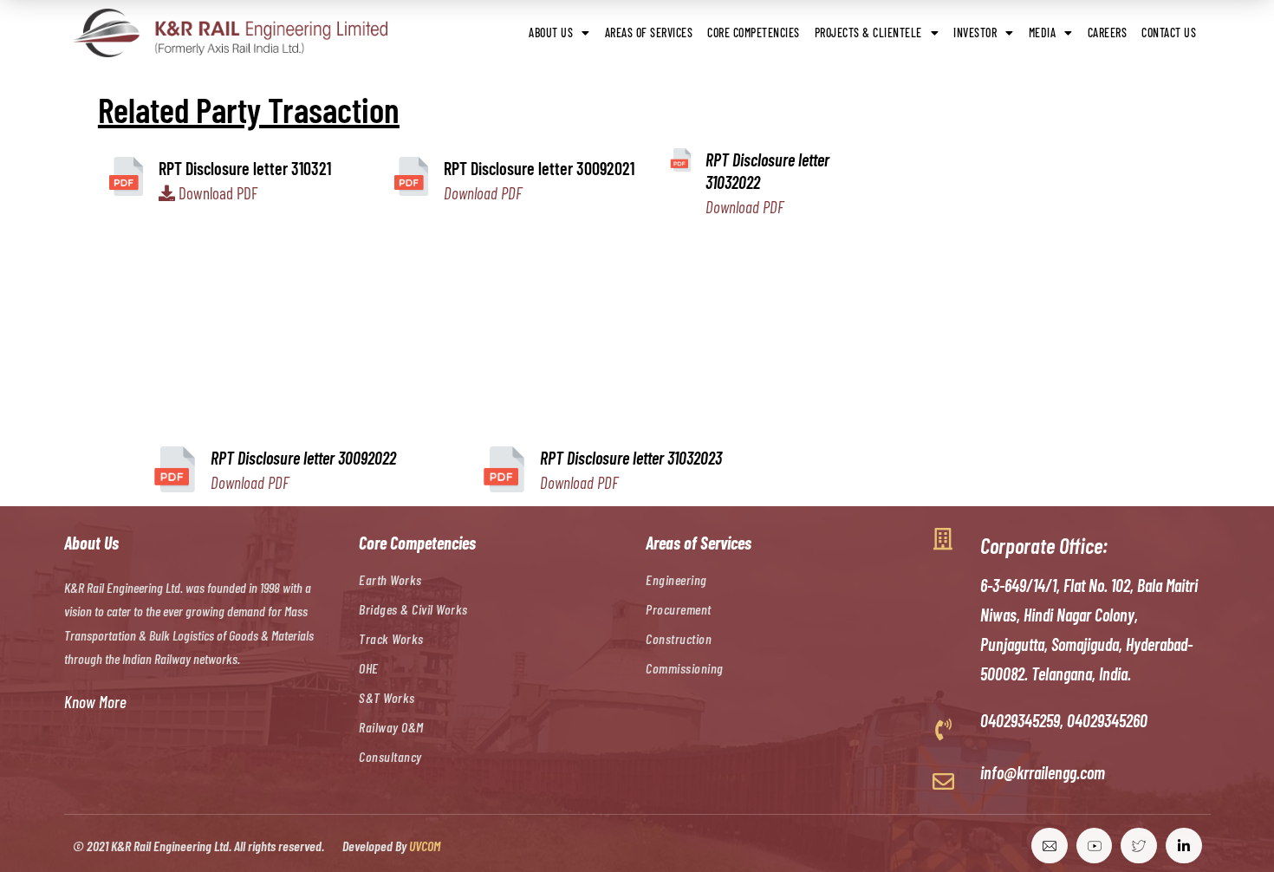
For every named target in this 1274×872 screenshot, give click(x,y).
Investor (975, 32)
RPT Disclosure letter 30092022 (303, 457)
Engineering (676, 579)
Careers (1108, 32)
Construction (679, 638)
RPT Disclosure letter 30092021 (539, 168)
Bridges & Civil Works (413, 609)
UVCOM (424, 845)
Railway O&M (391, 727)
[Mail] (1049, 846)
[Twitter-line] (1139, 846)
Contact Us (1168, 32)
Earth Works (390, 579)
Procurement (679, 609)
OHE (369, 668)
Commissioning (685, 668)
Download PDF (218, 193)
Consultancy (390, 756)
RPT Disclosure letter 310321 (245, 168)
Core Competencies (753, 32)
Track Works (391, 638)
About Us (551, 32)
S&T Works (387, 697)
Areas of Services (649, 32)
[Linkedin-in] (1184, 846)
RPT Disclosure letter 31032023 (631, 457)
